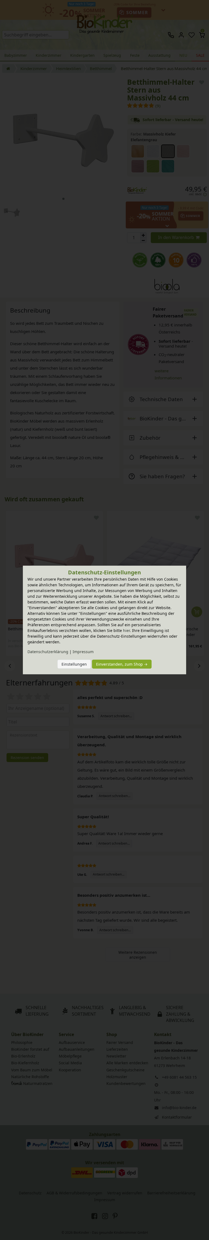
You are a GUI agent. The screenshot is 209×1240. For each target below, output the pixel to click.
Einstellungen (74, 664)
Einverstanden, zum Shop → (121, 664)
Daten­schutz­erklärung (47, 651)
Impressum (83, 651)
